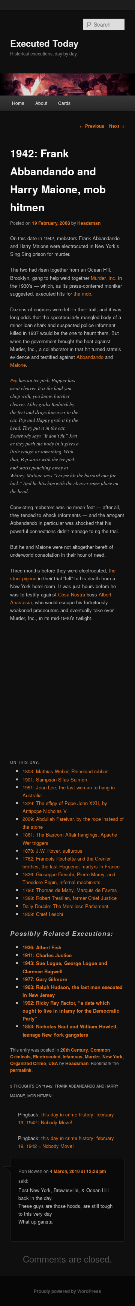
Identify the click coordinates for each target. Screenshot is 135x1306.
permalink (21, 1070)
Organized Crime (28, 1063)
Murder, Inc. (104, 277)
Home (18, 103)
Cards (64, 103)
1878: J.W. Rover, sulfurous (52, 850)
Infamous (72, 1056)
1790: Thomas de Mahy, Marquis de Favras (69, 890)
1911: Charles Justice (47, 955)
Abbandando (90, 356)
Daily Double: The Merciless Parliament (65, 906)
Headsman (88, 223)
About (41, 103)
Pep (14, 380)
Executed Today (44, 43)
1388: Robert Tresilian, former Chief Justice (69, 897)
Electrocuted (46, 1056)
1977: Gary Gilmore (44, 979)
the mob (82, 293)
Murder (92, 1056)
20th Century (74, 1049)
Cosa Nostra (71, 594)
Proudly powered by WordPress (67, 1291)
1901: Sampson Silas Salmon (54, 779)
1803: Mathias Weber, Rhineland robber (65, 771)
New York (112, 1056)
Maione (18, 364)
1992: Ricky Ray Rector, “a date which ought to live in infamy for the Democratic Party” (70, 1010)
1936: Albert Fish (42, 947)
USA (53, 1063)
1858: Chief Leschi (42, 913)
